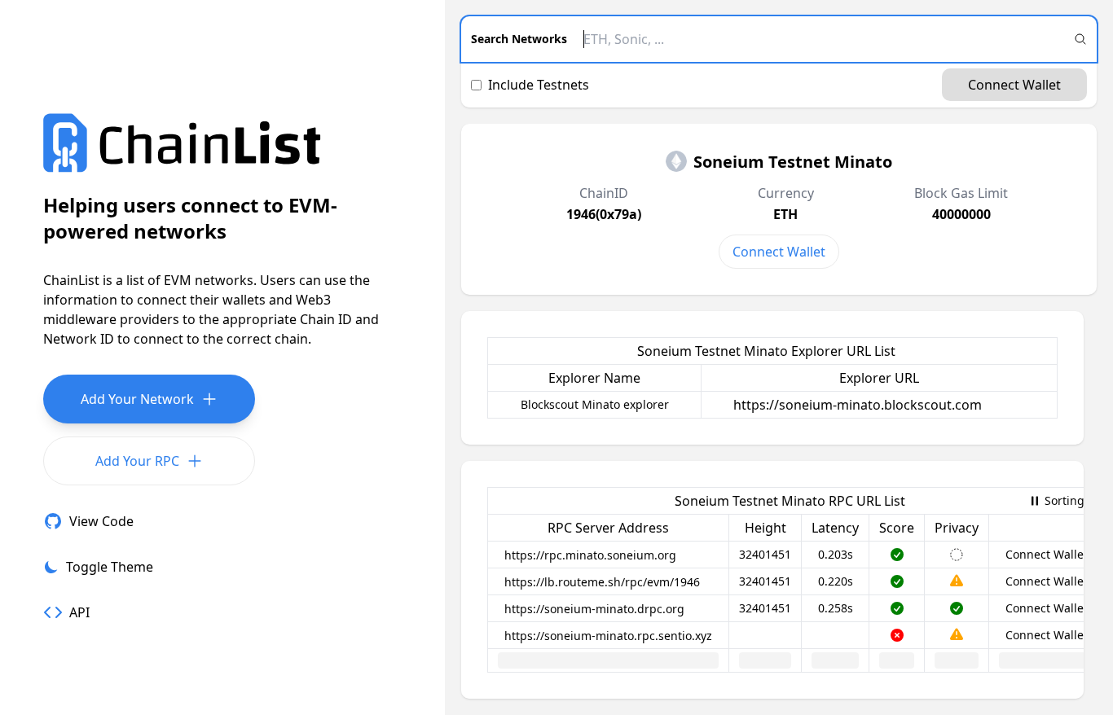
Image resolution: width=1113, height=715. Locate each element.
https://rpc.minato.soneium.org (590, 555)
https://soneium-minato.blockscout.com (857, 405)
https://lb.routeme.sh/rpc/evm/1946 (602, 582)
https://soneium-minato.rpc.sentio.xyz (608, 635)
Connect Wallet (1014, 85)
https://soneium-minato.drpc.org (594, 608)
